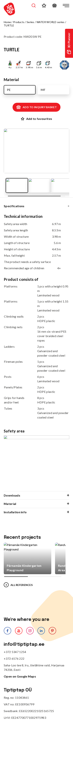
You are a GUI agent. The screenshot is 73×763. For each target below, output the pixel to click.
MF (43, 89)
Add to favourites (39, 118)
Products (18, 22)
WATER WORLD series (50, 22)
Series (30, 22)
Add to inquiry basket (40, 107)
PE (8, 89)
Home (7, 22)
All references (21, 584)
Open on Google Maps (20, 676)
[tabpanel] (36, 352)
